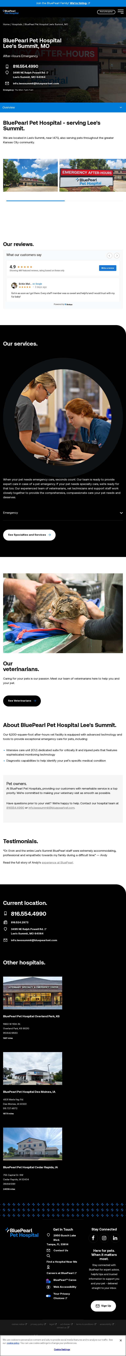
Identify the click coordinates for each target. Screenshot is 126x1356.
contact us (61, 1327)
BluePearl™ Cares (64, 1280)
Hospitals (17, 24)
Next (119, 176)
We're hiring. (78, 3)
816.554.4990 (25, 67)
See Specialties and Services (27, 535)
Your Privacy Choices (61, 1296)
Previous (7, 176)
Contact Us (60, 1250)
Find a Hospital (106, 12)
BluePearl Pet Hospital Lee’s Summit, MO (46, 24)
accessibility (105, 1324)
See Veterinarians (19, 701)
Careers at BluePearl (60, 1273)
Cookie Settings (62, 1350)
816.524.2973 (19, 922)
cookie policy (13, 1343)
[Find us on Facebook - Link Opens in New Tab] (93, 1237)
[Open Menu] (121, 11)
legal (51, 1324)
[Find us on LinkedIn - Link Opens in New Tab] (115, 1237)
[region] (63, 1345)
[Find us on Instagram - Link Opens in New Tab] (104, 1237)
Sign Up (106, 1306)
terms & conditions (85, 1324)
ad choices (65, 1324)
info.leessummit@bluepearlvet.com (36, 83)
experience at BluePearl (57, 862)
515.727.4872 (10, 1108)
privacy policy (37, 1324)
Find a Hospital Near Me (62, 1262)
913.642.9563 (10, 1033)
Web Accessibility (64, 1287)
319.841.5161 (9, 1184)
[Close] (120, 1340)
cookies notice (18, 1324)
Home (6, 24)
